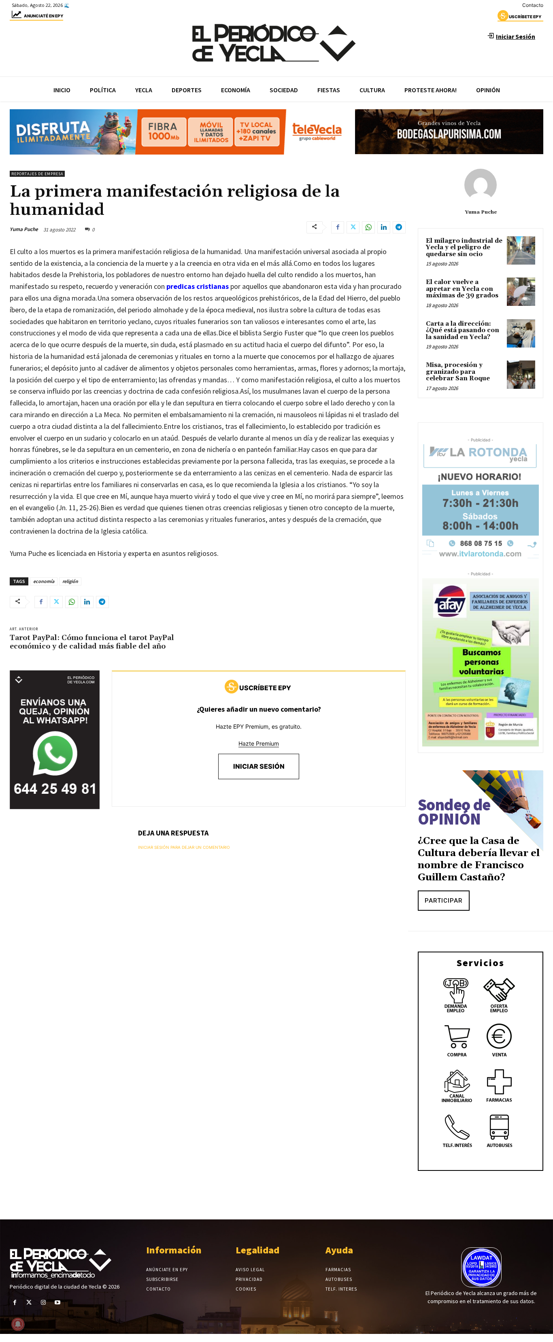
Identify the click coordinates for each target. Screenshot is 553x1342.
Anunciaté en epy (43, 15)
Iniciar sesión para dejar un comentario (184, 847)
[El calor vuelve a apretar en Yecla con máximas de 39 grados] (521, 292)
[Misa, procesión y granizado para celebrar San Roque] (521, 374)
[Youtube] (58, 1302)
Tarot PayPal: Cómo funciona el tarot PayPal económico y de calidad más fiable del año (92, 642)
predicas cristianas (197, 286)
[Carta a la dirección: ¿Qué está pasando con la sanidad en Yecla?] (521, 333)
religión (70, 581)
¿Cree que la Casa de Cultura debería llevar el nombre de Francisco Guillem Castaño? (479, 859)
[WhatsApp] (368, 227)
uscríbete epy (525, 16)
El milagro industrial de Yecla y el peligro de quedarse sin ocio (464, 247)
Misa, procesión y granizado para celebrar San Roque (458, 371)
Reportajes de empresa (37, 173)
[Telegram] (399, 227)
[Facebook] (337, 227)
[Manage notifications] (17, 1324)
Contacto (532, 5)
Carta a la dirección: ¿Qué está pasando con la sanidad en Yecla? (462, 330)
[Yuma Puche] (480, 185)
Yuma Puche (24, 229)
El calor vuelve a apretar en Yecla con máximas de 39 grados (462, 288)
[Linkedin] (383, 227)
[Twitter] (353, 227)
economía (43, 581)
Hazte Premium (258, 743)
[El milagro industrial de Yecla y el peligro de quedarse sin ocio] (521, 250)
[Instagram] (43, 1302)
